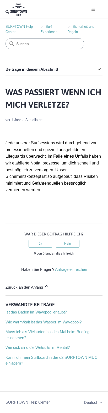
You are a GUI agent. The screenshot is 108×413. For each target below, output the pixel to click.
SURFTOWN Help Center (28, 402)
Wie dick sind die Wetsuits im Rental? (38, 347)
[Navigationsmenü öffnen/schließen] (93, 9)
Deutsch (91, 402)
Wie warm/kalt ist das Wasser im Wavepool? (44, 322)
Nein (67, 243)
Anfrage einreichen (71, 269)
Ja (40, 243)
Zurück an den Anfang (25, 287)
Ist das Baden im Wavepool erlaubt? (36, 312)
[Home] (16, 9)
